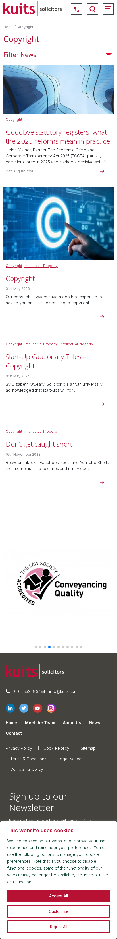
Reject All (58, 926)
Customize (58, 911)
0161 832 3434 (27, 691)
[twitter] (26, 708)
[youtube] (40, 708)
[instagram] (53, 708)
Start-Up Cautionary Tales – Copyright (46, 361)
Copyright (14, 119)
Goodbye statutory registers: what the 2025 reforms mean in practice (58, 136)
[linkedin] (12, 708)
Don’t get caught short (39, 444)
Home (8, 27)
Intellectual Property (41, 266)
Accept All (58, 895)
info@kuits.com (63, 691)
